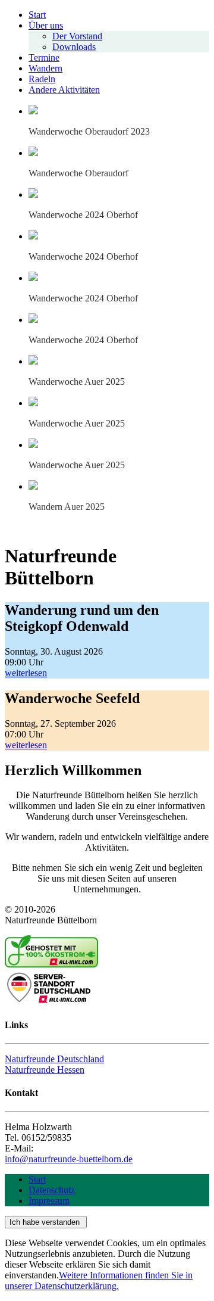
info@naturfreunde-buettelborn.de (69, 1159)
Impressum (49, 1201)
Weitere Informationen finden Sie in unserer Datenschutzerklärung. (99, 1280)
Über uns (46, 25)
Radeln (42, 79)
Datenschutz (52, 1190)
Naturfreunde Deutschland (54, 1059)
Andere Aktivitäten (64, 90)
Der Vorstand (77, 36)
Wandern (45, 68)
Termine (44, 57)
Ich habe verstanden (46, 1222)
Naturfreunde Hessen (44, 1070)
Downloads (74, 47)
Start (37, 15)
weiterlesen (26, 673)
